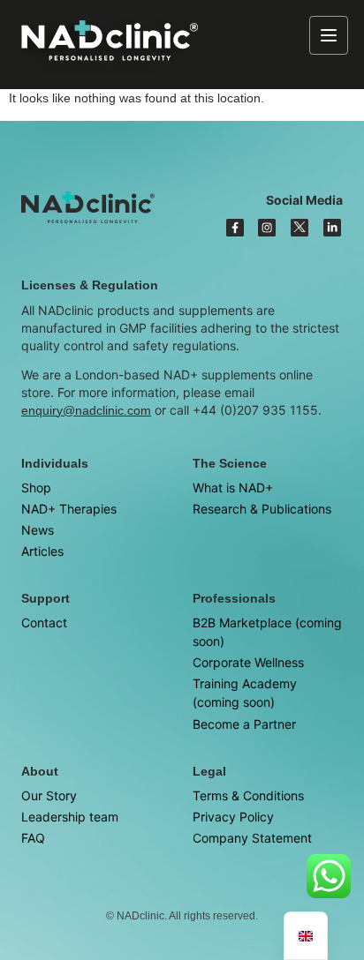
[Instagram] (266, 227)
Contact (44, 622)
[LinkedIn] (332, 227)
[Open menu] (328, 35)
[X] (299, 227)
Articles (42, 551)
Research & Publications (262, 508)
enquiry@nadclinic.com (86, 410)
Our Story (49, 795)
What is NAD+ (233, 487)
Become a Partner (244, 723)
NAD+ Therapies (69, 508)
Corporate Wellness (248, 662)
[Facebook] (235, 227)
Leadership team (69, 816)
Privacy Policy (233, 816)
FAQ (33, 837)
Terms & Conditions (248, 795)
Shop (36, 487)
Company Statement (252, 837)
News (37, 529)
